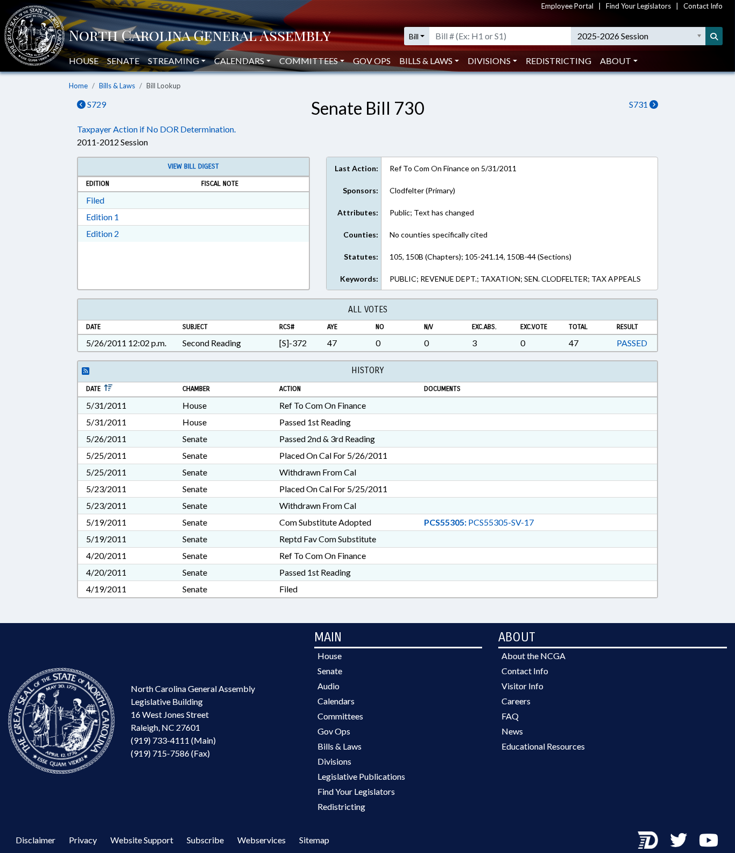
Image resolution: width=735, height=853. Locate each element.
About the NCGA (533, 656)
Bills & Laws (117, 85)
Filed (95, 200)
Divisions (334, 761)
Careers (516, 701)
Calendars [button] (239, 60)
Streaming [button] (173, 60)
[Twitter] (678, 839)
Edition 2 (102, 233)
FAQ (510, 716)
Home (78, 85)
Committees (340, 716)
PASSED (632, 343)
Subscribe (205, 840)
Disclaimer (35, 840)
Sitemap (314, 840)
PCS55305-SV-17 (479, 522)
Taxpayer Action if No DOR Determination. (156, 129)
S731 (639, 104)
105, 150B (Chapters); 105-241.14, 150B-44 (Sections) (480, 256)
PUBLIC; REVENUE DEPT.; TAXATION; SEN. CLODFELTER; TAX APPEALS (515, 278)
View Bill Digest (193, 166)
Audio (328, 686)
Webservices (261, 840)
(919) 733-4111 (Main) (173, 740)
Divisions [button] (489, 60)
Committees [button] (308, 60)
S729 (96, 104)
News (512, 731)
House (83, 60)
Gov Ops (372, 60)
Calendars (336, 701)
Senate (123, 60)
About (615, 60)
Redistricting (558, 60)
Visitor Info (522, 686)
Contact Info (703, 6)
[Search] (714, 36)
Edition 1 (102, 217)
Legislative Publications (361, 776)
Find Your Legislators (638, 6)
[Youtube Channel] (709, 839)
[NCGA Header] (200, 36)
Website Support (141, 840)
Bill (414, 36)
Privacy (83, 840)
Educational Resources (543, 746)
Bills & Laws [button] (426, 60)
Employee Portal (567, 6)
